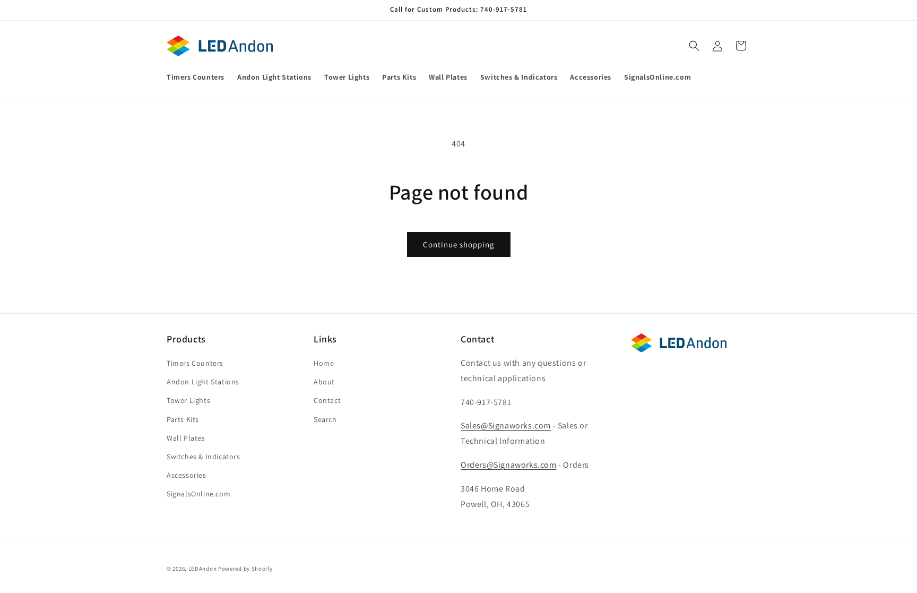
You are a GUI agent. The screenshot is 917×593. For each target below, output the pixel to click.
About (324, 381)
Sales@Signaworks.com (506, 426)
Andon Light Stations (203, 381)
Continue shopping (459, 244)
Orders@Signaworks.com (509, 464)
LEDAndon (202, 568)
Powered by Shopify (245, 568)
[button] (694, 45)
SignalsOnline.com (198, 494)
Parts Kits (183, 419)
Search (325, 419)
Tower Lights (188, 401)
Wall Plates (186, 438)
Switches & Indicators (203, 456)
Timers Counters (195, 363)
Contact (327, 401)
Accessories (186, 475)
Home (324, 363)
